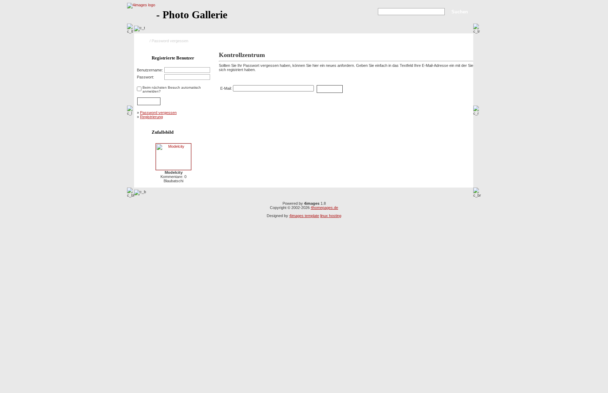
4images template (304, 216)
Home (143, 41)
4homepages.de (324, 207)
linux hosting (330, 216)
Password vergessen (158, 112)
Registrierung (151, 117)
